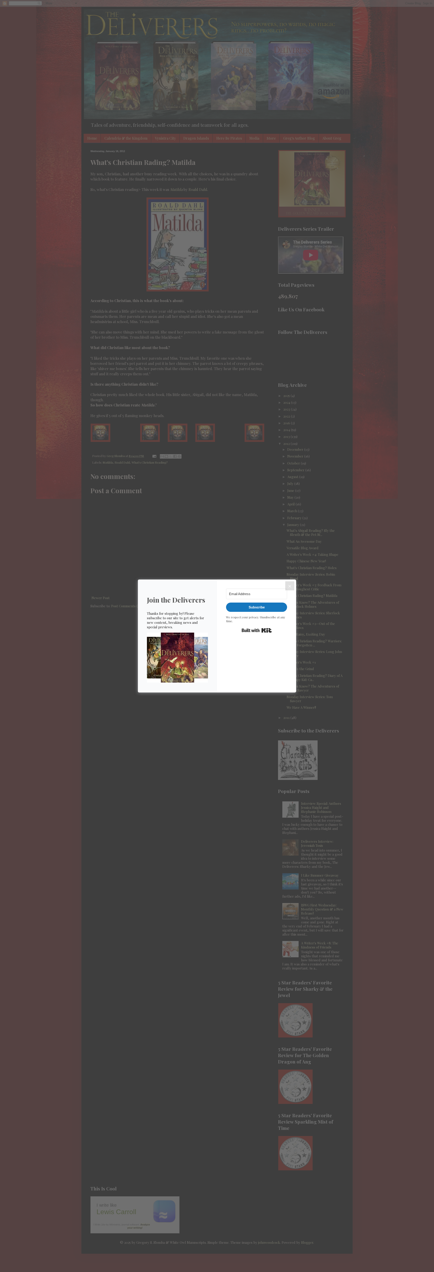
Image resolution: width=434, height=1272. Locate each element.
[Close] (289, 585)
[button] (177, 658)
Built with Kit (257, 630)
